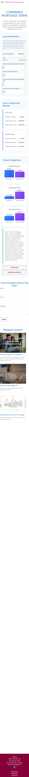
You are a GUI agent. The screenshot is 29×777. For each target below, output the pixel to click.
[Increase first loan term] (25, 74)
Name (2, 288)
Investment (14, 775)
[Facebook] (14, 767)
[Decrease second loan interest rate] (25, 85)
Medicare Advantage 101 (9, 385)
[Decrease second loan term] (25, 93)
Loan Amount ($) (8, 54)
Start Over (14, 267)
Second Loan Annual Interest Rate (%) (13, 80)
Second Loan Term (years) (11, 88)
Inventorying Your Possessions (11, 354)
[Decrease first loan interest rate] (25, 68)
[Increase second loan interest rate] (25, 83)
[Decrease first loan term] (25, 76)
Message (2, 306)
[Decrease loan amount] (25, 55)
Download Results (14, 272)
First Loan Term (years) (10, 71)
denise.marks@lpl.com (14, 764)
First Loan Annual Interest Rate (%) (14, 64)
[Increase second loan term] (25, 91)
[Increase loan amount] (25, 53)
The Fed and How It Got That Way (12, 415)
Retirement (14, 773)
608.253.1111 (17, 759)
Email (1, 297)
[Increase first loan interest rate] (25, 66)
